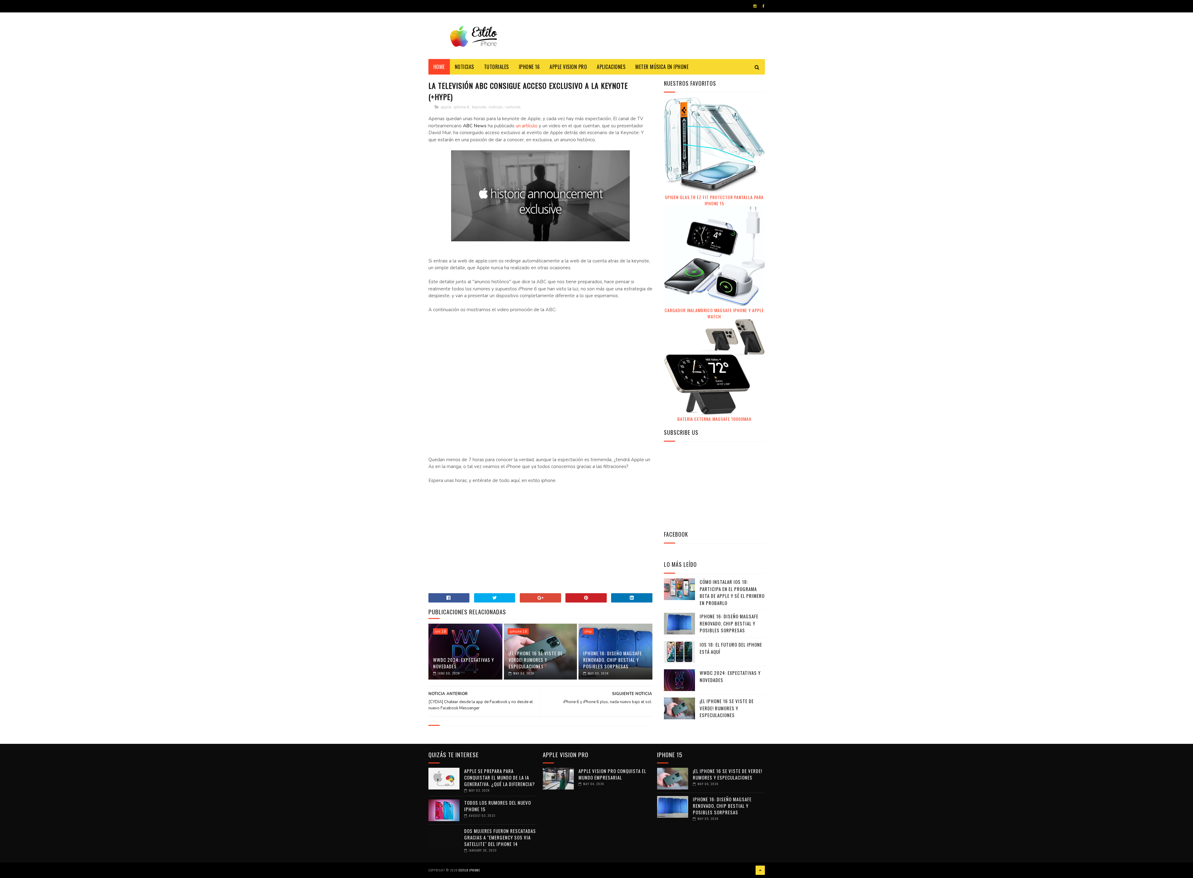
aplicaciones (611, 67)
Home (439, 67)
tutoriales (496, 67)
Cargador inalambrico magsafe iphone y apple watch (714, 313)
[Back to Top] (760, 870)
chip (588, 631)
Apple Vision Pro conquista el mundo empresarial (612, 774)
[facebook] (763, 6)
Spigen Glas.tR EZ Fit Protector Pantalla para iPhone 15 (714, 200)
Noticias (464, 67)
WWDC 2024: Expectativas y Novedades (463, 663)
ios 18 (440, 631)
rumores (513, 107)
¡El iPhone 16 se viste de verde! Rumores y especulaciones (536, 660)
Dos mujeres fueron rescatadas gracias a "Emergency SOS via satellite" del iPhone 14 (500, 837)
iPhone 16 (529, 67)
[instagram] (755, 6)
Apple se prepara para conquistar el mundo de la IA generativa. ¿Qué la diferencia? (499, 777)
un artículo (526, 126)
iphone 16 (518, 631)
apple (446, 107)
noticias (496, 107)
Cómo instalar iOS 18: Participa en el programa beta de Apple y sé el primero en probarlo (732, 592)
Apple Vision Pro (568, 67)
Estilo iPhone (469, 870)
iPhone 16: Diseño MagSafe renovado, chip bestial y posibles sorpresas (612, 660)
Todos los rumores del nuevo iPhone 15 (497, 805)
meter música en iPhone (661, 67)
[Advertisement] (540, 541)
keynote (479, 107)
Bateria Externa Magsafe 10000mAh (714, 419)
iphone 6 (461, 107)
